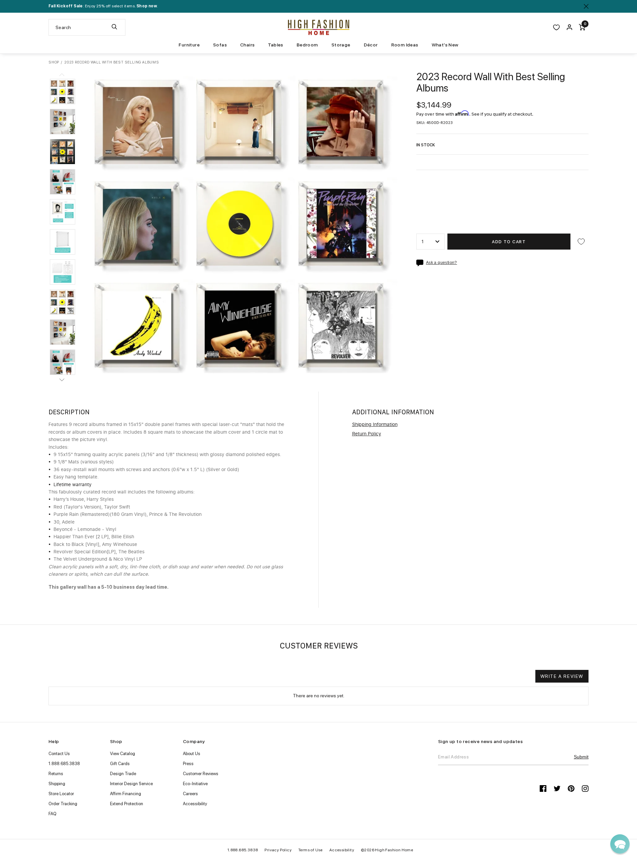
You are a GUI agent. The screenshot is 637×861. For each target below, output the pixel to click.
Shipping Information (375, 424)
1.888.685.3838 (64, 763)
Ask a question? (441, 263)
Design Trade (123, 773)
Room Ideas (404, 44)
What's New (445, 44)
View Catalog (122, 753)
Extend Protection (126, 803)
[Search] (114, 27)
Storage (340, 44)
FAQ (52, 813)
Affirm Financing (125, 793)
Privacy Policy (278, 850)
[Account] (569, 27)
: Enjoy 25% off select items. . (103, 6)
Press (188, 763)
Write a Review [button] (561, 676)
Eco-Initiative (195, 783)
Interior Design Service (131, 783)
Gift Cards (120, 763)
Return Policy (366, 434)
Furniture (189, 44)
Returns (55, 773)
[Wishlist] (556, 27)
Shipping (56, 783)
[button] (62, 91)
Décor (371, 44)
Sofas (220, 44)
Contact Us (59, 753)
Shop (53, 62)
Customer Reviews (200, 773)
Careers (190, 793)
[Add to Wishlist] (581, 242)
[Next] (61, 380)
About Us (191, 753)
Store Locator (61, 793)
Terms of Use (310, 850)
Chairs (247, 44)
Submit (581, 756)
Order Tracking (62, 803)
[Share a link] (421, 263)
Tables (275, 44)
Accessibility (195, 803)
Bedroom (307, 44)
